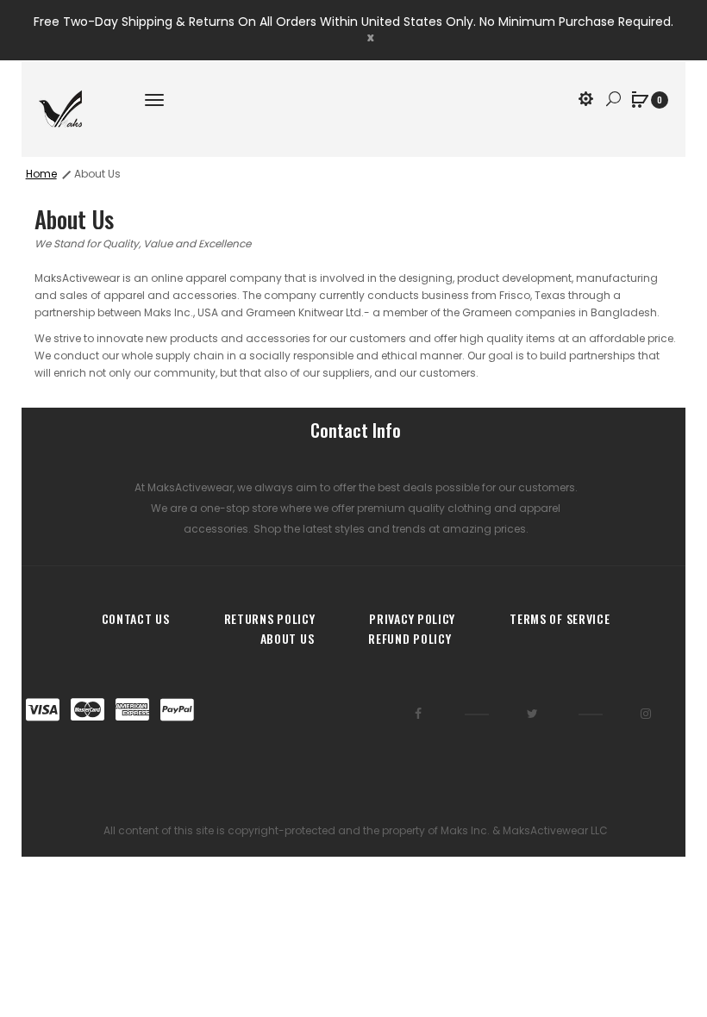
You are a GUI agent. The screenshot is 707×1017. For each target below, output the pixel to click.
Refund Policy (409, 638)
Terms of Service (560, 618)
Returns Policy (270, 618)
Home (41, 173)
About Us (97, 173)
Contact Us (136, 618)
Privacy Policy (412, 618)
